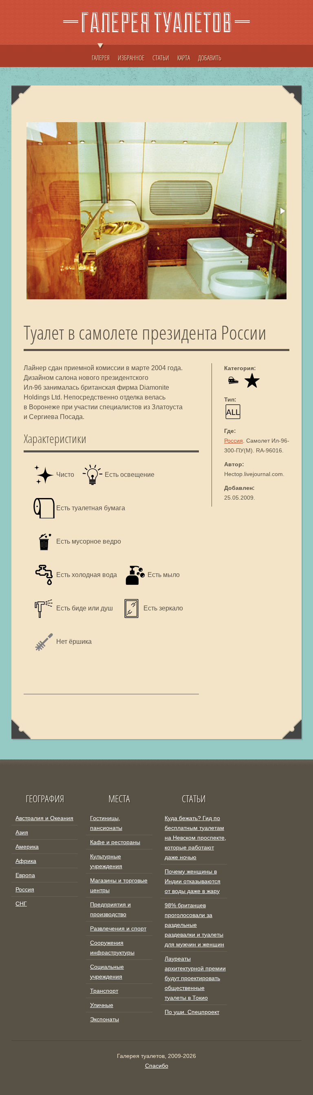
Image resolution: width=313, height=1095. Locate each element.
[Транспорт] (233, 385)
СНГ (21, 903)
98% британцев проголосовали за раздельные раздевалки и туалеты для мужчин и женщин (194, 925)
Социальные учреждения (107, 971)
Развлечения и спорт (118, 928)
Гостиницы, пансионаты (106, 823)
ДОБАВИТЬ (209, 57)
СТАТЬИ (160, 57)
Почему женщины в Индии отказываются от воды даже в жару (192, 881)
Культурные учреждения (106, 861)
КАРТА (183, 57)
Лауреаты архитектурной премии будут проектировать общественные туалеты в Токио (195, 978)
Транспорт (104, 990)
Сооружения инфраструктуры (112, 947)
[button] (282, 210)
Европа (25, 875)
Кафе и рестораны (115, 842)
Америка (27, 846)
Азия (21, 832)
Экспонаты (104, 1019)
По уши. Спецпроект (192, 1012)
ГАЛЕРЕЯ (101, 57)
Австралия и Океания (44, 818)
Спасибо (156, 1065)
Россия (233, 440)
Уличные (101, 1005)
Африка (25, 861)
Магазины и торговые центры (119, 885)
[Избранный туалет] (252, 385)
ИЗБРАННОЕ (131, 57)
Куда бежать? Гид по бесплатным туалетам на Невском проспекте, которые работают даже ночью (195, 837)
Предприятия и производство (110, 909)
